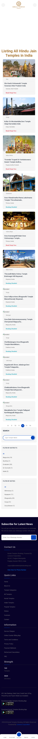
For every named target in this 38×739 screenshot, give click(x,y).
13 (26, 426)
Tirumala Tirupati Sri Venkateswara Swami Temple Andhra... (17, 161)
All (3, 454)
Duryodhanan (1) (9, 506)
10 (15, 426)
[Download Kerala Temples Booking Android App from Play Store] (8, 712)
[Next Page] (33, 425)
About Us (7, 586)
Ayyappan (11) (8, 494)
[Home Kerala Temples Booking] (19, 5)
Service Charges (9, 631)
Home (6, 582)
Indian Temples (9, 603)
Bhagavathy (9, 406)
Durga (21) (7, 502)
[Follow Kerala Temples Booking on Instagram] (19, 729)
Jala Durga (9, 360)
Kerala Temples (9, 598)
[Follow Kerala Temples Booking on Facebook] (14, 729)
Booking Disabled (11, 207)
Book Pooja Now (10, 93)
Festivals (7, 615)
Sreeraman (9, 193)
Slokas (6, 611)
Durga (7, 117)
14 (30, 426)
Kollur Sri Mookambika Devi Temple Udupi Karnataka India (17, 122)
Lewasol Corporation (23, 724)
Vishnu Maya (9, 231)
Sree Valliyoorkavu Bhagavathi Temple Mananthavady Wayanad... (18, 298)
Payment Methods (10, 648)
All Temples (8, 594)
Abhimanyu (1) (8, 491)
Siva (7, 79)
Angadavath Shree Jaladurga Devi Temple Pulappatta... (16, 366)
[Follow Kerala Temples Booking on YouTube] (24, 729)
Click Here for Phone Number (16, 570)
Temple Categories (10, 590)
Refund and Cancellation (12, 652)
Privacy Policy (8, 644)
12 (23, 426)
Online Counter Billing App (12, 635)
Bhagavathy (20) (9, 498)
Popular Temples (9, 607)
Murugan (8, 315)
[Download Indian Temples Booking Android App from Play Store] (8, 704)
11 (19, 426)
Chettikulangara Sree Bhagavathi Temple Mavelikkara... (16, 343)
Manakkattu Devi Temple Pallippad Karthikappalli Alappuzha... (17, 411)
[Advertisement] (19, 29)
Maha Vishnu (9, 155)
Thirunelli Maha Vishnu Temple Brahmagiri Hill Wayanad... (15, 275)
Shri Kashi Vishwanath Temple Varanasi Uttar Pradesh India (15, 84)
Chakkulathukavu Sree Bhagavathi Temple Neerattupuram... (17, 388)
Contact (6, 619)
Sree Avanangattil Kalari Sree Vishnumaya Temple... (15, 237)
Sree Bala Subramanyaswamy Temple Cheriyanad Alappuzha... (18, 320)
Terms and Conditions (11, 640)
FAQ (5, 656)
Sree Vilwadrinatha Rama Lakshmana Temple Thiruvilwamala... (18, 199)
